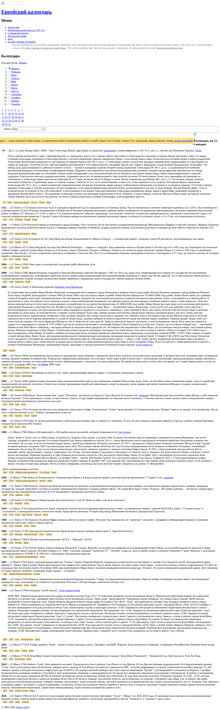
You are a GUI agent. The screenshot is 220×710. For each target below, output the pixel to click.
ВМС (17, 651)
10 (9, 113)
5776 (11, 651)
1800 (5, 267)
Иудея (42, 202)
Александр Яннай (21, 202)
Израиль (19, 495)
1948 (5, 472)
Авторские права (17, 36)
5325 (11, 242)
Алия (17, 404)
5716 (11, 503)
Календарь (13, 27)
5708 (11, 472)
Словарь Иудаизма (18, 33)
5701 (11, 415)
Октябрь (15, 97)
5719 (11, 514)
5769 (11, 585)
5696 (11, 390)
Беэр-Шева (20, 659)
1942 (5, 427)
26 (16, 120)
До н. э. (34, 202)
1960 (5, 526)
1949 (5, 495)
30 (6, 124)
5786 (11, 702)
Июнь (14, 84)
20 (19, 117)
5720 (11, 526)
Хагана (42, 481)
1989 (5, 542)
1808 (5, 282)
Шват (48, 202)
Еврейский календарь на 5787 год (26, 30)
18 (12, 117)
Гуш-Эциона (124, 432)
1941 (5, 415)
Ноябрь (15, 100)
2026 (5, 702)
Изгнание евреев (22, 234)
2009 (5, 585)
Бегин (17, 514)
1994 (5, 557)
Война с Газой (21, 691)
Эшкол (49, 534)
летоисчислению (183, 140)
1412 (5, 219)
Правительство (31, 534)
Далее (198, 150)
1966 (5, 534)
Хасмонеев (109, 150)
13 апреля (19, 364)
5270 (11, 234)
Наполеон (19, 282)
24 (9, 120)
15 (3, 117)
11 (12, 113)
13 (19, 113)
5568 (11, 282)
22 (3, 120)
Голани (36, 574)
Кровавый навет (22, 367)
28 (22, 120)
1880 (5, 350)
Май (13, 81)
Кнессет (38, 514)
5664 (11, 367)
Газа (17, 639)
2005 (5, 574)
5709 (11, 495)
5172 (11, 219)
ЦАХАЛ (25, 702)
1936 (5, 390)
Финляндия (27, 376)
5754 (11, 557)
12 (16, 113)
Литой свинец (27, 639)
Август (15, 91)
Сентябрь (16, 94)
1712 (5, 259)
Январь (23, 62)
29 (3, 124)
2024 (5, 691)
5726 (11, 534)
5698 (11, 404)
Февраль (15, 71)
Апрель (15, 78)
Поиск (7, 129)
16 (6, 117)
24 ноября (42, 364)
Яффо (33, 526)
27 (19, 120)
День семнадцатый (69, 590)
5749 (11, 542)
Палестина (19, 390)
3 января (143, 395)
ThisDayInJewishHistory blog (169, 48)
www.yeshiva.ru (144, 344)
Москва (18, 542)
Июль (14, 88)
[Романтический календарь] (195, 134)
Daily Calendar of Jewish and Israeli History (46, 48)
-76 (4, 202)
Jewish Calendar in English (21, 41)
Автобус (19, 415)
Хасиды (25, 267)
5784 (11, 691)
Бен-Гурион (27, 514)
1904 (5, 367)
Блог (10, 39)
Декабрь (15, 104)
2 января (167, 477)
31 (9, 124)
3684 (9, 202)
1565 (5, 242)
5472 (11, 259)
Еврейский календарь (26, 12)
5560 (11, 267)
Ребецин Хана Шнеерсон (69, 287)
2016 (5, 651)
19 (16, 117)
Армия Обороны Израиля (26, 557)
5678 (11, 376)
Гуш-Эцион (44, 472)
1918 (5, 376)
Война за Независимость (26, 472)
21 (22, 117)
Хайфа (34, 415)
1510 (5, 234)
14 (22, 113)
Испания (19, 219)
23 (6, 120)
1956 (5, 503)
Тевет (34, 219)
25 (12, 120)
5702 (11, 427)
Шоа (24, 427)
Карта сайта (22, 707)
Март (14, 75)
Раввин (27, 219)
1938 (5, 404)
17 (9, 117)
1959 (5, 514)
